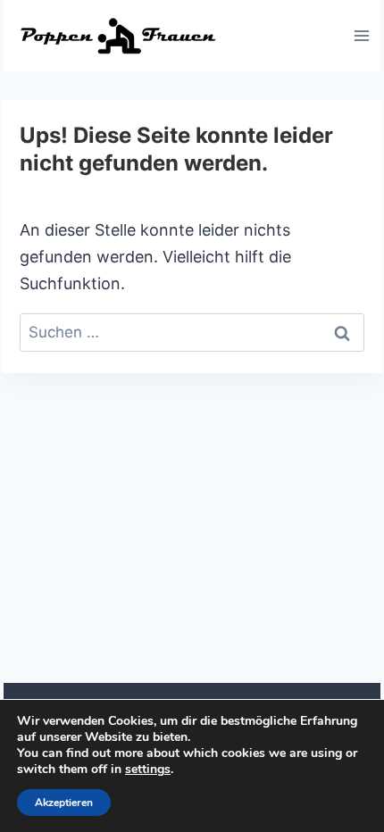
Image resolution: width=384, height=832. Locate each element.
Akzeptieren (64, 802)
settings (148, 769)
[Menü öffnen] (361, 35)
